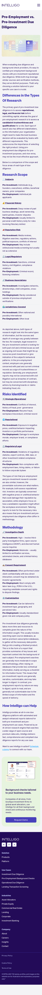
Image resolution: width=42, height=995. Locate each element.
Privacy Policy (7, 955)
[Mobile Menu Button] (38, 5)
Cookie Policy (7, 963)
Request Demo (21, 820)
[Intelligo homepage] (11, 5)
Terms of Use (6, 968)
